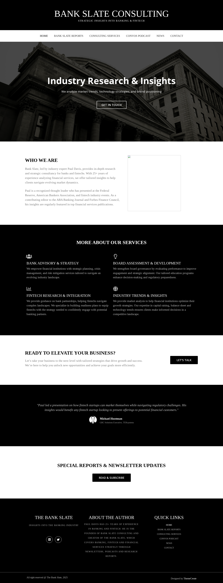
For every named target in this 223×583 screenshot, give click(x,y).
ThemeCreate (190, 578)
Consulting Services (104, 35)
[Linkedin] (49, 539)
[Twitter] (58, 539)
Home (44, 35)
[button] (4, 92)
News (160, 35)
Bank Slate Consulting (111, 14)
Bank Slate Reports (68, 35)
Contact (176, 35)
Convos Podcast (138, 35)
